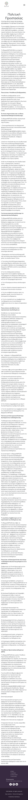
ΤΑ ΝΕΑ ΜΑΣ (13, 776)
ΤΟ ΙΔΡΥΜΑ (13, 773)
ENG (25, 7)
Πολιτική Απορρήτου (18, 794)
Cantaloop (17, 796)
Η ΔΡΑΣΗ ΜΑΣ (14, 774)
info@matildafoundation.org (15, 781)
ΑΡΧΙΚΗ (12, 771)
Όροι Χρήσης (8, 794)
